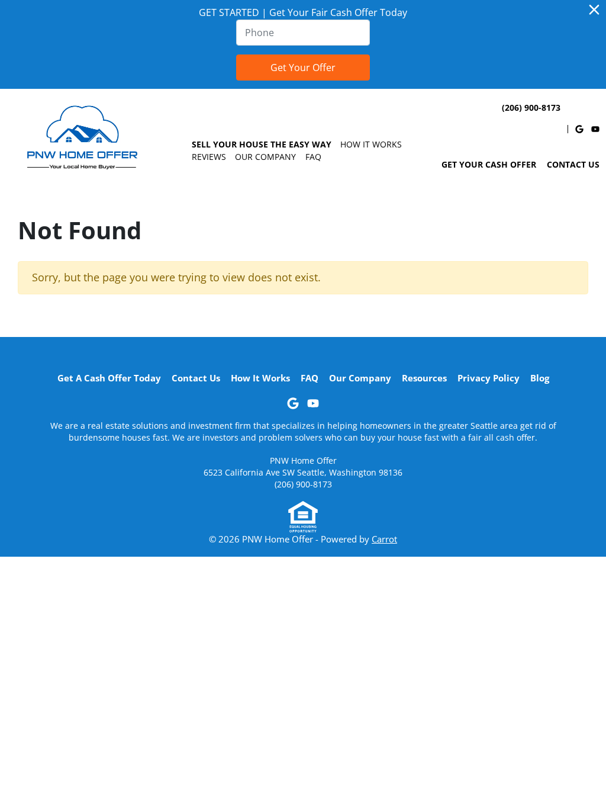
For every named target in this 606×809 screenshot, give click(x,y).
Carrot (384, 539)
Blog (539, 378)
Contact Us (573, 164)
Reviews (209, 156)
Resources (424, 378)
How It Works (371, 144)
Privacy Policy (488, 378)
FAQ (313, 156)
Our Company (265, 156)
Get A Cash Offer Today (109, 378)
